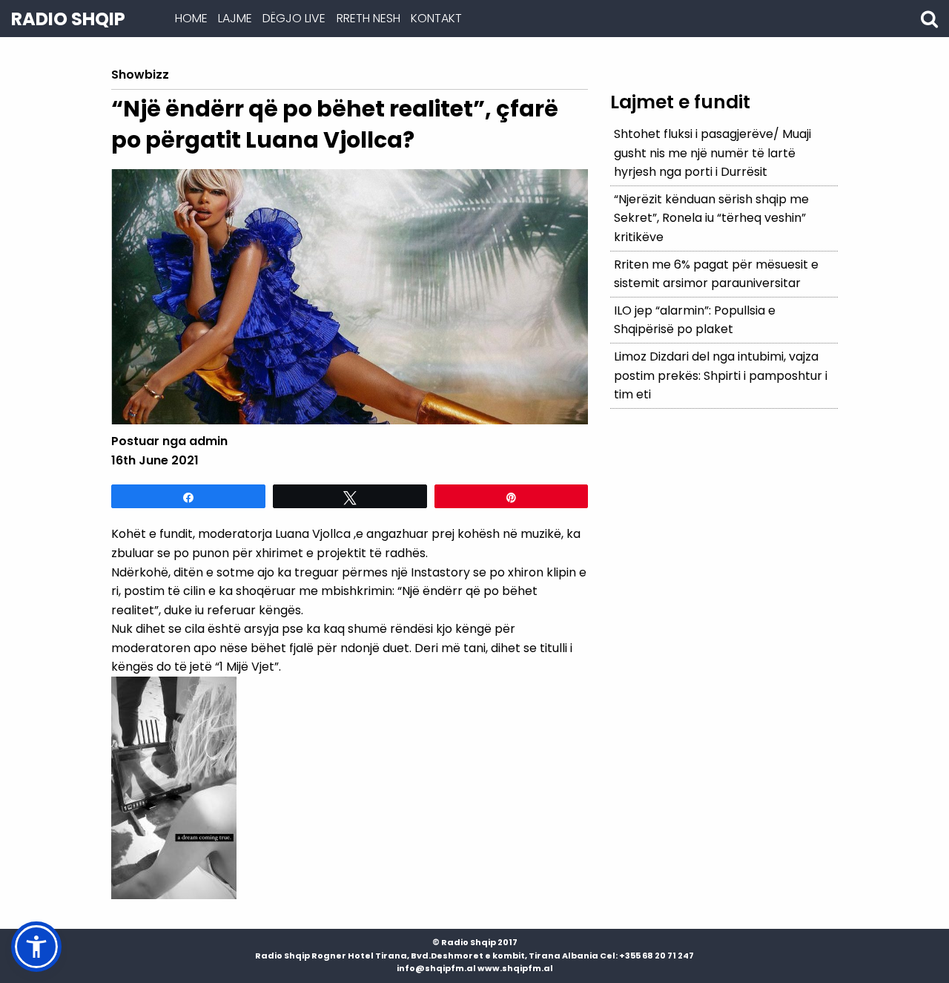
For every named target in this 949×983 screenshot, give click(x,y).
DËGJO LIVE (293, 18)
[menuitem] (190, 18)
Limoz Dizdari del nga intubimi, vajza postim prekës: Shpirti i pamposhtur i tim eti (720, 375)
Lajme (235, 18)
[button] (36, 946)
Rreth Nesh (368, 18)
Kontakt (436, 18)
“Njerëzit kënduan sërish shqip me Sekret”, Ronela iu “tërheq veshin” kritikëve (711, 218)
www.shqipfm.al (515, 968)
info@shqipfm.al (436, 968)
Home (191, 18)
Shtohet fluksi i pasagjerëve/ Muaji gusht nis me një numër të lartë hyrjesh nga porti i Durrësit (712, 152)
